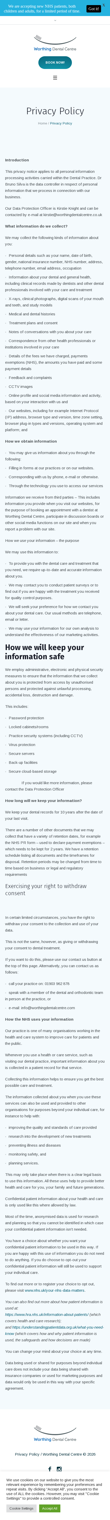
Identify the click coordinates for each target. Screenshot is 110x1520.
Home (42, 107)
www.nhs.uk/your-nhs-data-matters (54, 1274)
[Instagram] (59, 1453)
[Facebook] (50, 1453)
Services (51, 1469)
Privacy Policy (27, 1438)
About (30, 1469)
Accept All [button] (49, 1508)
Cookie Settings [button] (21, 1508)
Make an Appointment (86, 1469)
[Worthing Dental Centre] (55, 27)
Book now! (55, 46)
